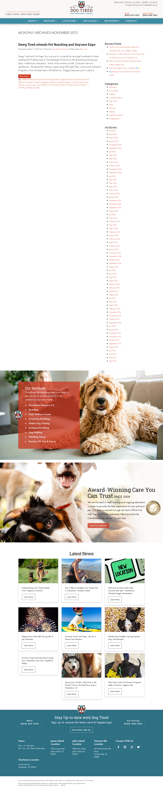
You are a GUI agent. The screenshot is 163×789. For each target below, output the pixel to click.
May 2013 (112, 357)
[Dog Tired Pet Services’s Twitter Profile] (138, 747)
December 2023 (115, 200)
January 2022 (113, 235)
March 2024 (113, 190)
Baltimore (26, 79)
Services (49, 21)
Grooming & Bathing (39, 418)
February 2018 (114, 284)
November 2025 (115, 144)
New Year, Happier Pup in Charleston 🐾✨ (124, 68)
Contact (131, 21)
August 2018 (113, 267)
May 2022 (113, 225)
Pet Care (112, 108)
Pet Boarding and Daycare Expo (66, 85)
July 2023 (112, 214)
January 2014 (113, 329)
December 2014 (115, 312)
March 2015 (113, 305)
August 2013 (113, 347)
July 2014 (112, 326)
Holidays (112, 94)
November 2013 (115, 336)
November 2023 (115, 204)
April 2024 (113, 186)
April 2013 (113, 361)
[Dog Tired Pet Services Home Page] (81, 7)
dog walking (41, 85)
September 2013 (115, 343)
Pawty (111, 104)
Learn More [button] (28, 597)
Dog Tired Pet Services (60, 49)
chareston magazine (60, 79)
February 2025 (114, 165)
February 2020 (114, 239)
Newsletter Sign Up (81, 730)
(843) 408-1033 (150, 15)
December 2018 (115, 253)
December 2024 (115, 169)
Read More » (24, 76)
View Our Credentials (98, 525)
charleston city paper (25, 82)
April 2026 (113, 134)
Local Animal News (115, 97)
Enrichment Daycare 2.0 (41, 405)
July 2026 (112, 130)
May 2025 (113, 155)
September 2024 (115, 172)
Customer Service (78, 82)
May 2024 (113, 183)
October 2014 (114, 319)
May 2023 (113, 218)
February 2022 (114, 232)
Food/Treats (113, 91)
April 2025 (113, 158)
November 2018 (115, 256)
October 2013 (114, 340)
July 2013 (112, 350)
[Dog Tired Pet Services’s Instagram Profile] (132, 747)
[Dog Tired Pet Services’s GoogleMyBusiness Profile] (125, 747)
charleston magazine (41, 82)
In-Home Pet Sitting (39, 428)
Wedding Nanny (37, 437)
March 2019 (113, 242)
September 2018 (115, 263)
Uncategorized (114, 118)
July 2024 (112, 176)
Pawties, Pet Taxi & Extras (42, 441)
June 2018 (112, 274)
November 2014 (115, 315)
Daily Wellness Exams (40, 414)
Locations (69, 21)
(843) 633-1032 (132, 15)
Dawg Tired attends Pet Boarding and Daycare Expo (56, 44)
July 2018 (112, 270)
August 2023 (113, 211)
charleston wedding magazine (60, 82)
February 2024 (114, 193)
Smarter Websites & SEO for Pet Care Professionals (32, 785)
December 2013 (115, 333)
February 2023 (114, 221)
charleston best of (82, 79)
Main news (84, 49)
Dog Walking (35, 432)
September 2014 (115, 322)
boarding (48, 79)
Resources (112, 21)
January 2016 (113, 291)
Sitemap (63, 785)
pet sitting (21, 87)
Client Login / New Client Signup (23, 14)
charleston (71, 79)
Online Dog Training (39, 423)
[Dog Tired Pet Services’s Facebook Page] (118, 747)
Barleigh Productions (37, 79)
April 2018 (113, 277)
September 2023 (115, 207)
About (32, 21)
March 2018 (113, 281)
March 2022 (113, 228)
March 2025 (113, 162)
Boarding (33, 409)
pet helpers (83, 85)
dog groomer (31, 85)
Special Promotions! (116, 115)
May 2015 (112, 302)
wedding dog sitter (33, 87)
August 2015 (113, 295)
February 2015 (114, 308)
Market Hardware (53, 785)
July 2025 (112, 151)
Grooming (50, 85)
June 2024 (113, 179)
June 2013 (112, 354)
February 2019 (114, 246)
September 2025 (115, 148)
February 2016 (114, 288)
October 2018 (114, 260)
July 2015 (112, 298)
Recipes (112, 111)
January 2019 (113, 249)
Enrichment (113, 87)
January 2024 (113, 197)
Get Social (90, 21)
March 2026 (113, 137)
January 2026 (113, 141)
